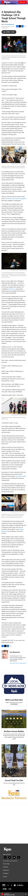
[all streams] (26, 894)
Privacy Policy (6, 863)
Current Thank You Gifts (14, 780)
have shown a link (20, 476)
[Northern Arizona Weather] (14, 719)
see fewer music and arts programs (15, 198)
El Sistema (12, 289)
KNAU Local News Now (14, 700)
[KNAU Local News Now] (14, 684)
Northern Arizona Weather (14, 731)
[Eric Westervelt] (4, 654)
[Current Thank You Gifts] (14, 760)
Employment (6, 870)
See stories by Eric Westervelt (18, 663)
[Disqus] (14, 823)
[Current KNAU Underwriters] (14, 794)
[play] (2, 894)
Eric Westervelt (10, 24)
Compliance (6, 873)
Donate (23, 2)
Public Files (5, 867)
